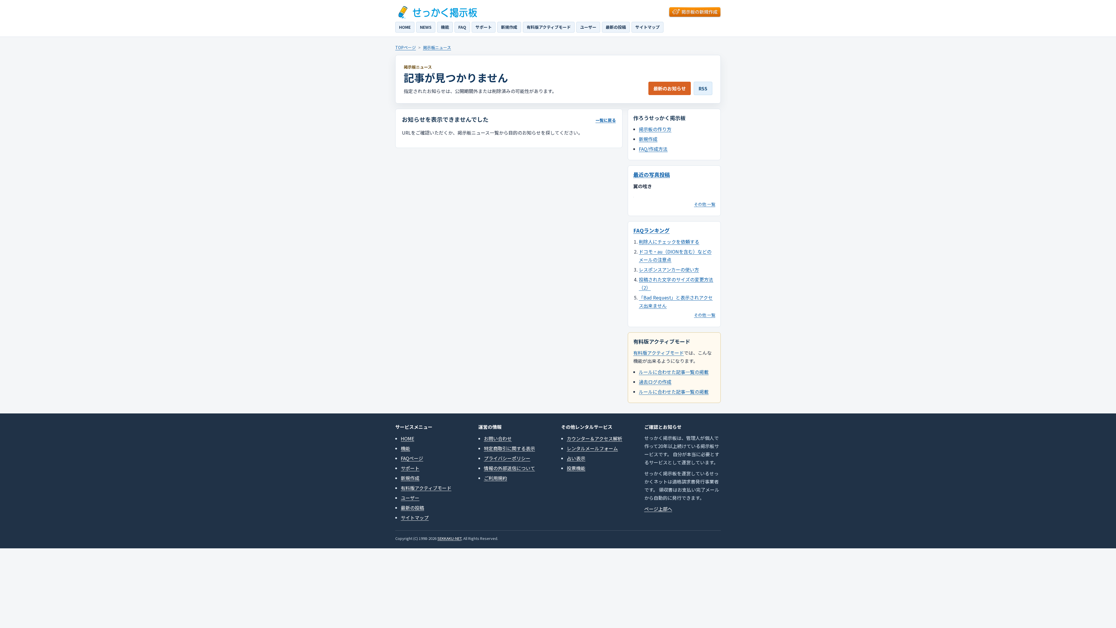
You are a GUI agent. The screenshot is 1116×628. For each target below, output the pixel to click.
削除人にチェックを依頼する (669, 241)
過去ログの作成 (655, 381)
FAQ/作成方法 (653, 148)
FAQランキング (651, 230)
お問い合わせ (498, 438)
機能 (445, 27)
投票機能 (576, 468)
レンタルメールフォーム (592, 448)
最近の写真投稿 (651, 174)
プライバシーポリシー (507, 458)
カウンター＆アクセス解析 (594, 438)
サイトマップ (647, 27)
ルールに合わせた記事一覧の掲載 (674, 371)
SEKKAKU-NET (449, 538)
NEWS (426, 27)
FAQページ (412, 458)
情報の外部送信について (509, 468)
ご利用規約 (495, 477)
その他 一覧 (704, 204)
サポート (483, 27)
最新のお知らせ (669, 88)
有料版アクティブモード (549, 27)
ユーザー (588, 27)
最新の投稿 (616, 27)
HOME (405, 27)
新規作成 (509, 27)
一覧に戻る (605, 120)
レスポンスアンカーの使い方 (669, 269)
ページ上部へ (658, 508)
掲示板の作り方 (655, 129)
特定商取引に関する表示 (509, 448)
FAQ (462, 27)
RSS (703, 88)
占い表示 (576, 458)
